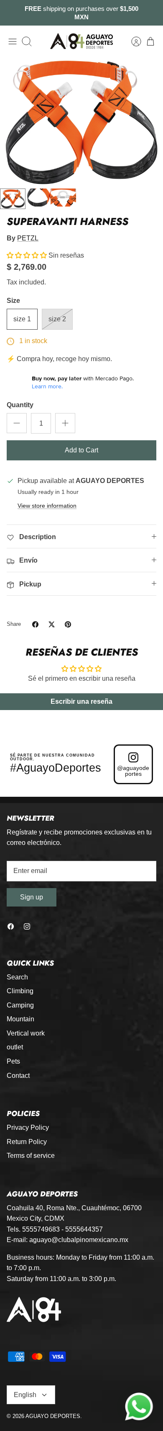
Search (17, 977)
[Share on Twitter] (51, 624)
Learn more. (47, 386)
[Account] (132, 41)
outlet (15, 1047)
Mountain (20, 1019)
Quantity (20, 404)
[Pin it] (68, 624)
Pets (13, 1061)
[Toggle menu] (12, 41)
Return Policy (27, 1141)
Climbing (20, 990)
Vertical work (26, 1033)
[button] (27, 255)
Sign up (31, 897)
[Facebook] (11, 926)
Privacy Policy (28, 1127)
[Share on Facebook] (35, 624)
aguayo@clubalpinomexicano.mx (78, 1239)
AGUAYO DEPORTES (52, 1416)
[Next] (151, 13)
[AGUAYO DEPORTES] (81, 41)
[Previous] (11, 13)
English (25, 1394)
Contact (18, 1075)
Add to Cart (81, 450)
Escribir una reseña (81, 701)
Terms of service (31, 1155)
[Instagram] (27, 926)
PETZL (27, 238)
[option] (81, 121)
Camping (20, 1005)
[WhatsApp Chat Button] (139, 1407)
